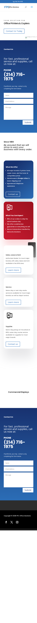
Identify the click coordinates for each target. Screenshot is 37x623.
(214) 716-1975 (14, 76)
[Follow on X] (11, 522)
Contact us (13, 194)
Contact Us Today (14, 31)
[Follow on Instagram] (17, 522)
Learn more (13, 270)
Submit (28, 122)
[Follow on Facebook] (6, 522)
